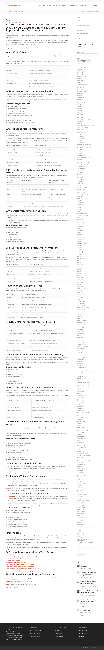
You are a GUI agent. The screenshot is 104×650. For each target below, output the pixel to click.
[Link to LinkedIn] (90, 648)
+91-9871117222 (83, 630)
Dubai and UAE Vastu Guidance (88, 579)
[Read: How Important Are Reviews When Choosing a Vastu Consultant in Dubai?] (78, 573)
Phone (79, 58)
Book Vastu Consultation (82, 33)
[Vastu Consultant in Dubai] (13, 5)
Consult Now (80, 35)
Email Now (82, 636)
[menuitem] (90, 1)
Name (79, 46)
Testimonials (95, 1)
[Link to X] (83, 648)
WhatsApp (48, 1)
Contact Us (82, 639)
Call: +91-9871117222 (41, 1)
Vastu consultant (15, 257)
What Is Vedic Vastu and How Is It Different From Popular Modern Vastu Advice (36, 24)
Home (78, 20)
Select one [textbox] (79, 536)
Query (79, 545)
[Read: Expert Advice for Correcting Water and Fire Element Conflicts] (78, 582)
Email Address (81, 52)
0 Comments (16, 587)
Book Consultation (81, 30)
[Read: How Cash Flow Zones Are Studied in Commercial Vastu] (78, 609)
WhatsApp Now (83, 633)
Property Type (81, 534)
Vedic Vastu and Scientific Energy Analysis (16, 22)
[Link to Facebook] (85, 648)
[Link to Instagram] (88, 648)
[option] (87, 69)
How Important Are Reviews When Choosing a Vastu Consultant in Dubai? (88, 574)
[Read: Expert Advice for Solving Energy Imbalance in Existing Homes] (78, 600)
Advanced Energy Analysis (83, 25)
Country (79, 530)
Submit (80, 554)
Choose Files (90, 542)
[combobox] (83, 60)
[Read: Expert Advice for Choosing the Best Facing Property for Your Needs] (78, 591)
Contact (78, 38)
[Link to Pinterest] (92, 648)
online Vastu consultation (16, 568)
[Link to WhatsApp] (97, 648)
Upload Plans (80, 537)
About (78, 23)
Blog (90, 1)
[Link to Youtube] (94, 648)
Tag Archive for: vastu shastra (14, 11)
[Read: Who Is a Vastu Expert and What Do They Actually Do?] (78, 565)
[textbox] (80, 532)
